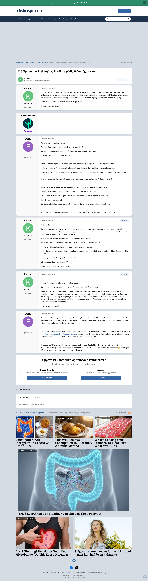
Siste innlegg (25, 19)
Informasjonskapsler (94, 573)
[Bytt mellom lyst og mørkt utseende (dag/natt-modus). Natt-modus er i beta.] (105, 573)
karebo (29, 78)
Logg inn (111, 11)
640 (27, 158)
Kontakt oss (80, 573)
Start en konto (47, 378)
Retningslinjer (51, 19)
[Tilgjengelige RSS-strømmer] (129, 413)
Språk (44, 573)
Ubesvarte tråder (38, 19)
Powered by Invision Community (74, 577)
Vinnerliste (74, 19)
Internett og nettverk (42, 81)
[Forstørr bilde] (118, 348)
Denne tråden (120, 19)
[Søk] (129, 19)
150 (27, 107)
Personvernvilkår (67, 573)
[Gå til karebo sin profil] (20, 79)
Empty (28, 139)
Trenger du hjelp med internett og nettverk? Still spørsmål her (72, 3)
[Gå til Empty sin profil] (28, 146)
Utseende (54, 573)
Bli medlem (124, 11)
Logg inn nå (101, 378)
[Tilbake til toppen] (74, 560)
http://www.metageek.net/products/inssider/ (60, 334)
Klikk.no (82, 575)
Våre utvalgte (63, 19)
